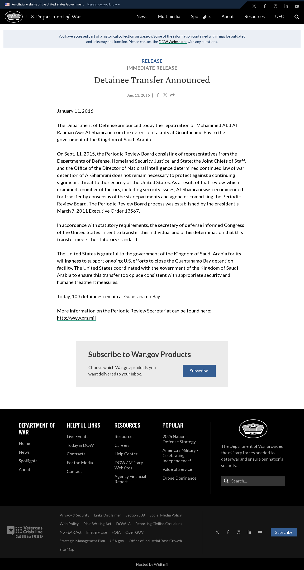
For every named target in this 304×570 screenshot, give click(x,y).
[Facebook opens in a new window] (264, 6)
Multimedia (169, 16)
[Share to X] (165, 95)
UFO (280, 16)
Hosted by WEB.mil (152, 564)
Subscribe (199, 370)
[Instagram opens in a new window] (275, 6)
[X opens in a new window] (254, 6)
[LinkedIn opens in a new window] (286, 6)
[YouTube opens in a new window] (296, 6)
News (141, 16)
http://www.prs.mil (76, 318)
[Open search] (297, 16)
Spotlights (201, 16)
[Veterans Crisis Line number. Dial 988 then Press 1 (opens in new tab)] (25, 532)
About (228, 16)
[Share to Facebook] (158, 95)
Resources (254, 16)
